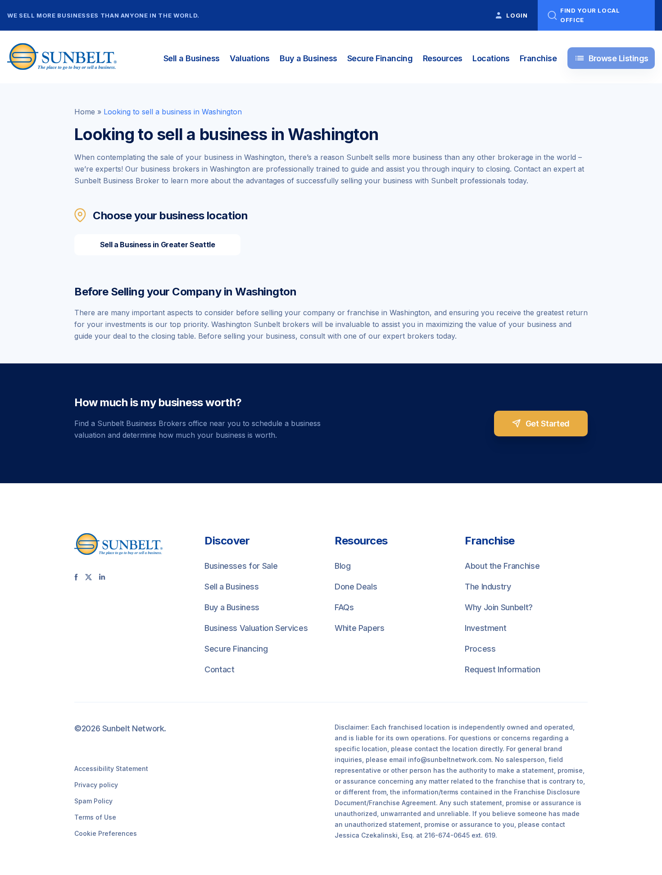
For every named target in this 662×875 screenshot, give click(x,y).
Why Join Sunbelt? (499, 607)
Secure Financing (380, 58)
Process (480, 648)
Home (84, 111)
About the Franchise (502, 566)
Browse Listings (611, 58)
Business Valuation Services (256, 628)
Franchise (538, 58)
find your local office (590, 15)
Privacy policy (96, 785)
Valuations (250, 58)
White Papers (360, 628)
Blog (343, 566)
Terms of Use (95, 817)
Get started (548, 423)
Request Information (502, 669)
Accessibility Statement (111, 768)
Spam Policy (93, 801)
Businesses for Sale (240, 566)
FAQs (344, 607)
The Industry (488, 586)
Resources (442, 58)
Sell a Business (191, 58)
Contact (219, 669)
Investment (485, 628)
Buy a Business (308, 58)
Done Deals (356, 586)
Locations (490, 58)
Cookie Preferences (105, 833)
